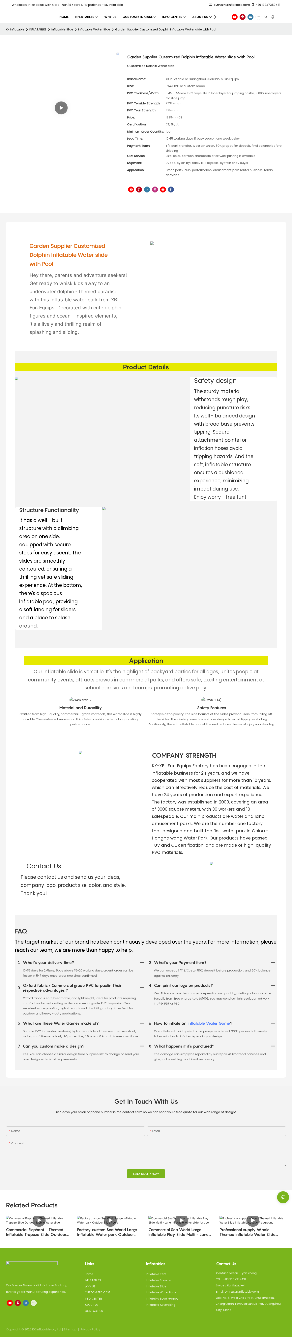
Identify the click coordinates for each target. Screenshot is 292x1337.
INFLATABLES (37, 29)
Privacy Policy (90, 1329)
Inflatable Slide (62, 29)
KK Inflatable (15, 29)
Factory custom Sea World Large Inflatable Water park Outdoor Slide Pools (107, 1232)
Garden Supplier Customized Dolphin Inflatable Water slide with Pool (165, 29)
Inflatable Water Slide (94, 29)
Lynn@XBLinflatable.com (232, 5)
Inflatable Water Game (209, 1023)
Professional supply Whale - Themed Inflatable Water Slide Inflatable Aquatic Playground (247, 1232)
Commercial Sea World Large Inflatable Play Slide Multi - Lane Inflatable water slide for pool (178, 1232)
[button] (215, 17)
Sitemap (70, 1329)
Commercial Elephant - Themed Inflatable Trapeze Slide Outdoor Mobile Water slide (36, 1232)
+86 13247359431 (267, 5)
